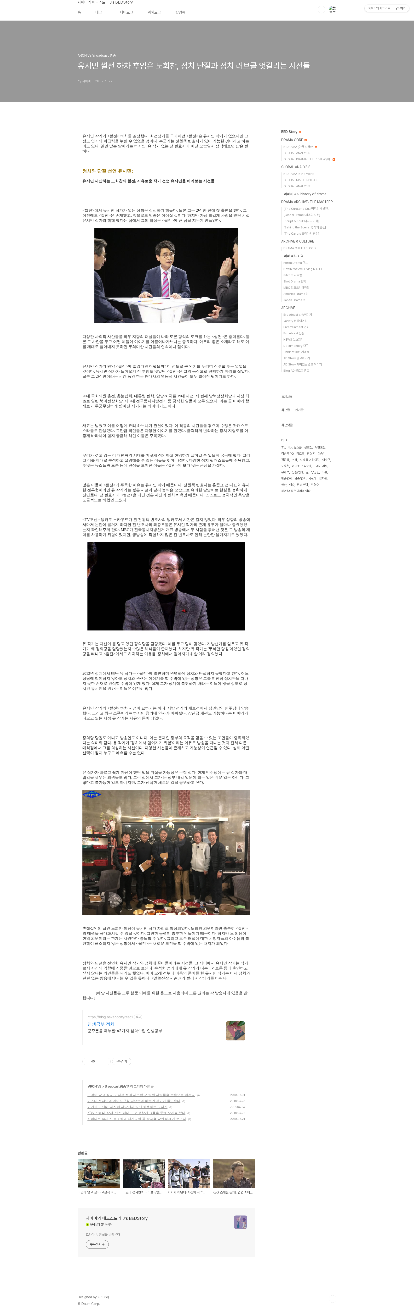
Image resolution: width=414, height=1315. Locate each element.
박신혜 (312, 478)
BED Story (289, 132)
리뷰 (324, 472)
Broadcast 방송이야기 (297, 314)
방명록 (180, 12)
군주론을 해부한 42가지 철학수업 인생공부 (124, 1030)
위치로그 (154, 12)
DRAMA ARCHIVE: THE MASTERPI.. (308, 202)
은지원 (323, 478)
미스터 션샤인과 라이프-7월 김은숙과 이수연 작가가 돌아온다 (133, 1101)
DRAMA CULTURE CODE (300, 248)
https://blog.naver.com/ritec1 (110, 1017)
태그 (98, 12)
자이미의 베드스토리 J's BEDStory (105, 2)
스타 (294, 460)
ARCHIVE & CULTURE (297, 241)
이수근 (326, 460)
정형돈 (311, 453)
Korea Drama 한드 (295, 263)
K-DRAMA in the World (299, 174)
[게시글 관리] (105, 1061)
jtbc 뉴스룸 (295, 447)
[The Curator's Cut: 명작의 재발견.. (306, 208)
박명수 (315, 484)
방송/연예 (300, 478)
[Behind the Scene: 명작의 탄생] (304, 227)
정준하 (285, 460)
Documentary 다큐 (296, 346)
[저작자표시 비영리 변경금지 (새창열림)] (137, 1061)
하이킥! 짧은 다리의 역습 (295, 491)
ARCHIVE (94, 1086)
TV (283, 447)
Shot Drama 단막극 (296, 281)
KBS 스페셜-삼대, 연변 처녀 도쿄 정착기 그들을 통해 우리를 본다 (136, 1113)
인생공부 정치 (101, 1024)
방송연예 (286, 478)
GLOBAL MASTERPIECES (300, 180)
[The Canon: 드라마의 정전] (301, 233)
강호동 (300, 453)
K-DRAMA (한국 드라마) (298, 147)
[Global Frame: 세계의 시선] (301, 215)
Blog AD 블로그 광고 (296, 370)
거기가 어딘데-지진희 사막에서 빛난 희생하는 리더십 (127, 1107)
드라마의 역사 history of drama (303, 194)
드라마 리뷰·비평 (292, 256)
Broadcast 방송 (115, 1086)
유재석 (285, 472)
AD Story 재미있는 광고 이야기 (302, 364)
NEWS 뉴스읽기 (293, 339)
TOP (332, 1299)
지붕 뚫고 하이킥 (310, 460)
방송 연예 (302, 484)
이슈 (291, 484)
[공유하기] (99, 1061)
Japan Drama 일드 (295, 300)
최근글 (285, 410)
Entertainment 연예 (296, 327)
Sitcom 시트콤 (292, 275)
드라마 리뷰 (321, 466)
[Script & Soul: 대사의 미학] (301, 221)
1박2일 (306, 466)
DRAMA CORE (292, 140)
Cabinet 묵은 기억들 (296, 352)
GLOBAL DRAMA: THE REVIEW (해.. (307, 159)
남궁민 (315, 472)
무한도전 (320, 447)
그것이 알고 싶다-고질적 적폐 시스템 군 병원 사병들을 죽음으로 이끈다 (141, 1095)
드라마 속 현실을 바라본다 (103, 1235)
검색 (321, 9)
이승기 (321, 453)
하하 (284, 484)
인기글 (299, 410)
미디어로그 (124, 12)
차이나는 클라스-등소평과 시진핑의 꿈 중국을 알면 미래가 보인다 (136, 1119)
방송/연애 (297, 472)
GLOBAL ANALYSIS (296, 153)
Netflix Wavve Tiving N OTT (303, 269)
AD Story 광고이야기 (296, 358)
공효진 (308, 447)
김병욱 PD (287, 453)
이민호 (296, 466)
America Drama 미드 (297, 294)
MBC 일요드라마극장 (296, 287)
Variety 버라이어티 (295, 321)
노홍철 (285, 466)
